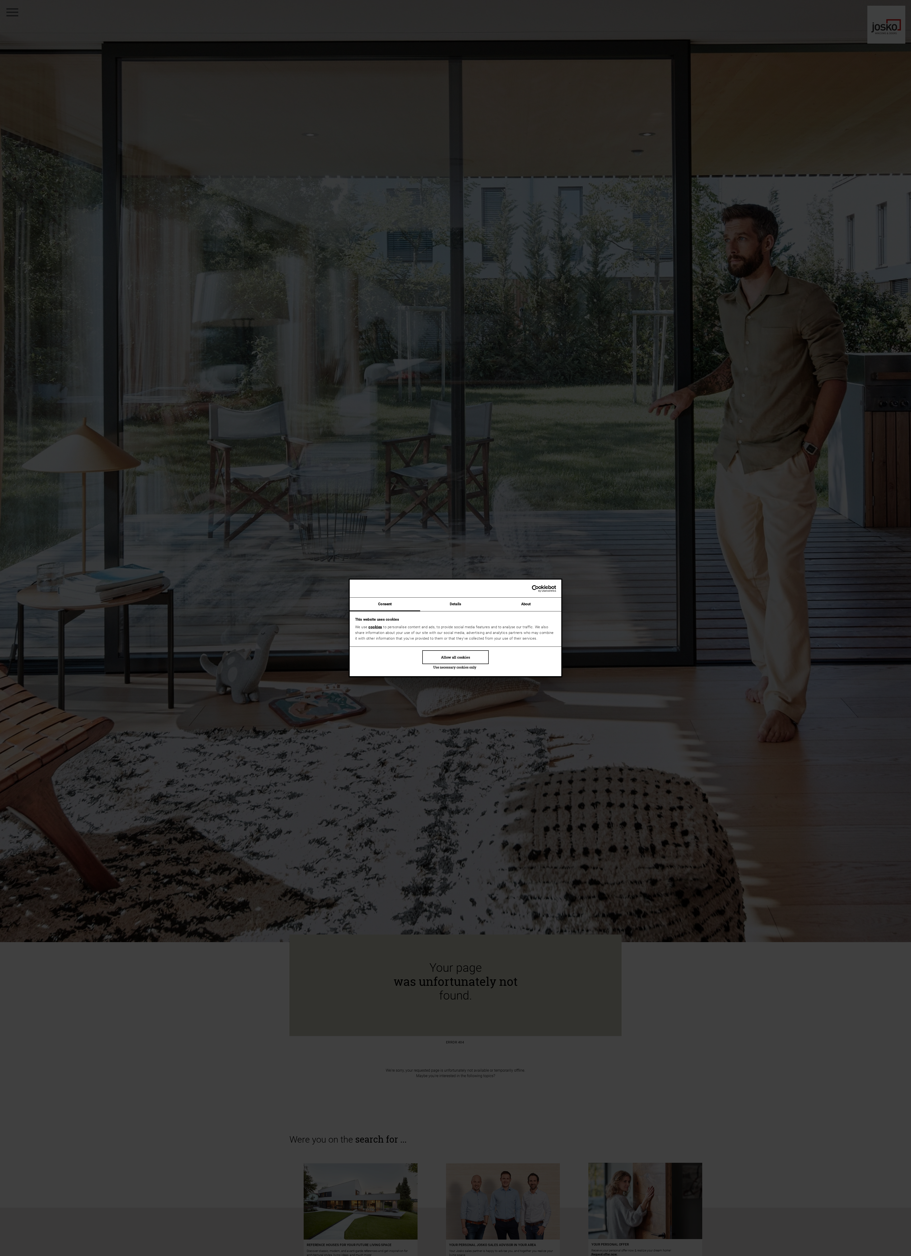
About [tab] (526, 604)
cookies (375, 627)
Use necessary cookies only (454, 667)
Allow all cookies (455, 657)
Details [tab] (455, 604)
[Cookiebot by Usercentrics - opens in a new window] (535, 588)
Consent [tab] (385, 604)
